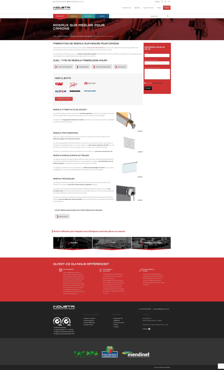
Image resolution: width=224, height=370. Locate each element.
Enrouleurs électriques (103, 67)
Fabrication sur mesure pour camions (81, 36)
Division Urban (88, 324)
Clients (159, 7)
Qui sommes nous (148, 7)
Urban (102, 16)
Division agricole (89, 320)
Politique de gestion (60, 327)
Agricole (74, 16)
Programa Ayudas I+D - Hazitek (63, 329)
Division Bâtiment (89, 322)
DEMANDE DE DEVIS (64, 99)
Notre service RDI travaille (95, 47)
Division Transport (63, 36)
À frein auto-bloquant (65, 67)
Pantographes (83, 67)
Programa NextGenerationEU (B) (64, 333)
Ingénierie (137, 7)
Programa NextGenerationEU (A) (64, 331)
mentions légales (157, 83)
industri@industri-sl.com (161, 309)
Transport (60, 16)
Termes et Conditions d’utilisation (162, 367)
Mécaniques (122, 67)
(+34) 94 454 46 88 (145, 309)
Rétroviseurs (63, 216)
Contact (166, 7)
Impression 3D (126, 7)
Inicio (54, 36)
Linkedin (145, 329)
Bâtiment (88, 16)
